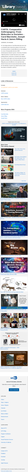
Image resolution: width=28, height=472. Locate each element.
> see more (23, 180)
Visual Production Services (7, 439)
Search (2, 419)
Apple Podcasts (4, 463)
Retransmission (4, 416)
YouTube (3, 459)
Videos (2, 399)
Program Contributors (6, 433)
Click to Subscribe (14, 389)
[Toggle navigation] (24, 2)
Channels (3, 408)
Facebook (3, 456)
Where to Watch (4, 413)
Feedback (3, 453)
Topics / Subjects (5, 402)
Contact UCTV (4, 450)
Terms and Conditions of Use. (6, 471)
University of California (6, 442)
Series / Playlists (4, 405)
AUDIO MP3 (14, 73)
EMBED (14, 71)
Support (2, 436)
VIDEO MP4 (14, 74)
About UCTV (4, 428)
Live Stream (3, 410)
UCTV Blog (3, 431)
